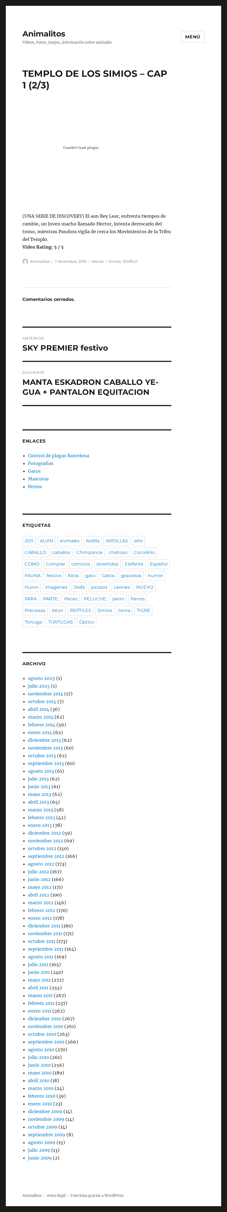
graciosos (131, 575)
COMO (32, 564)
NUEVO (144, 587)
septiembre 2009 (46, 1134)
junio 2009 (40, 1158)
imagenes (56, 587)
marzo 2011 (40, 995)
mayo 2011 (39, 980)
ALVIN (46, 540)
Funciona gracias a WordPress (97, 1195)
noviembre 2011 (45, 933)
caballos (61, 552)
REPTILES (80, 610)
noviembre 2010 (45, 1026)
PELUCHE (95, 598)
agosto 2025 (41, 678)
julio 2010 (38, 1057)
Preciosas (35, 610)
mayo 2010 (39, 1073)
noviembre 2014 (45, 693)
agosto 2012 (41, 864)
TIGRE (143, 610)
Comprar (55, 564)
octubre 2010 (42, 1034)
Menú (192, 37)
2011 (29, 540)
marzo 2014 (40, 717)
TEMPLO (130, 261)
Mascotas (38, 479)
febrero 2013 (41, 817)
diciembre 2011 (44, 926)
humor (155, 575)
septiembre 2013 (46, 763)
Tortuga (33, 622)
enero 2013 (40, 825)
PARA (31, 598)
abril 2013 (38, 802)
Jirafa (79, 587)
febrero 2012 (41, 910)
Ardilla (92, 540)
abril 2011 (38, 987)
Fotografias (40, 463)
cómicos (80, 564)
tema (124, 610)
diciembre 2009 (45, 1111)
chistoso (118, 552)
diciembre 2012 (44, 833)
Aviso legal (56, 1195)
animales (69, 540)
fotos (73, 575)
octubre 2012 (42, 848)
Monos (98, 261)
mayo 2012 (39, 887)
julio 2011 (38, 964)
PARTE (50, 598)
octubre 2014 (42, 701)
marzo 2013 (40, 810)
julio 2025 (39, 686)
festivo (54, 575)
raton (57, 610)
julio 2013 (38, 779)
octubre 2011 (41, 941)
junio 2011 (39, 972)
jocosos (99, 587)
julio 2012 (38, 871)
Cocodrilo (144, 552)
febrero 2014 (41, 724)
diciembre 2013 (44, 740)
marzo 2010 (40, 1088)
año (138, 540)
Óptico (86, 622)
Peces (71, 598)
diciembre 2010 (44, 1018)
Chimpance (89, 552)
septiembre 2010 (46, 1042)
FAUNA (32, 575)
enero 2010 (40, 1103)
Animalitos (43, 33)
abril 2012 (38, 895)
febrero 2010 (41, 1096)
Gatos (34, 471)
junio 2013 (39, 786)
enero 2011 (39, 1011)
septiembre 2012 (46, 856)
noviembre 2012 (45, 840)
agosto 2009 (41, 1142)
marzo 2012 (40, 902)
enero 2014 (40, 732)
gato (90, 575)
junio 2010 (39, 1065)
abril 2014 (38, 709)
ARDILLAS (117, 540)
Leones (122, 587)
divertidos (107, 564)
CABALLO (35, 552)
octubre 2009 (42, 1127)
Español (158, 564)
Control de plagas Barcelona (58, 455)
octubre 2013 (42, 755)
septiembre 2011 (45, 949)
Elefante (134, 564)
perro (118, 598)
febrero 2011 (41, 1003)
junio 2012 (39, 879)
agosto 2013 (41, 771)
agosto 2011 (40, 956)
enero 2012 (40, 918)
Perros (35, 486)
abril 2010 (38, 1080)
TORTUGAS (60, 622)
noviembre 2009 (46, 1119)
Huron (32, 587)
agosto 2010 (41, 1049)
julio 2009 (39, 1150)
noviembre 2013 (45, 748)
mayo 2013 (39, 794)
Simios (115, 261)
